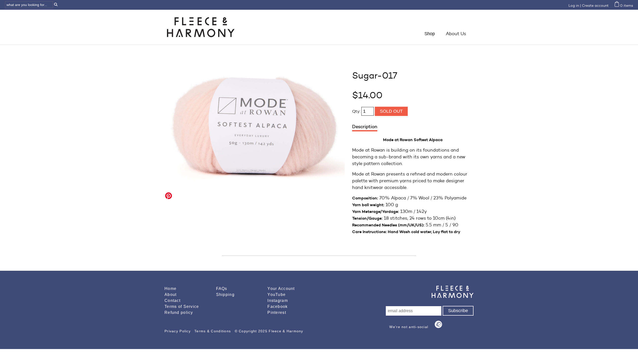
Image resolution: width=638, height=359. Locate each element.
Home (170, 288)
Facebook (277, 306)
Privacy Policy (178, 331)
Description (364, 126)
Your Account (281, 288)
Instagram (277, 300)
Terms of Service (181, 306)
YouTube (276, 294)
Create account (595, 5)
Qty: (356, 111)
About (170, 294)
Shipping (225, 294)
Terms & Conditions (213, 331)
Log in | (574, 5)
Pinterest (276, 312)
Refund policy (178, 312)
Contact (172, 300)
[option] (254, 125)
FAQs (221, 288)
